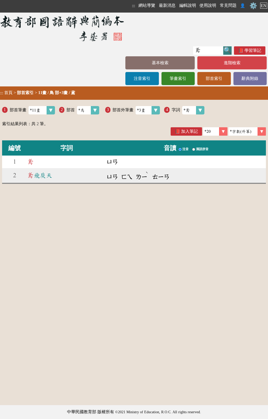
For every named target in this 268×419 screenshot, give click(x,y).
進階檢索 (232, 62)
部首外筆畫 (123, 109)
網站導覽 (146, 5)
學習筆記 (252, 50)
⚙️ (253, 5)
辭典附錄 (250, 78)
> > (37, 92)
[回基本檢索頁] (62, 28)
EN (263, 5)
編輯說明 (187, 5)
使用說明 (207, 5)
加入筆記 (189, 131)
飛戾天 (39, 175)
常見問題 (228, 5)
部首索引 (214, 78)
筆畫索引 (178, 78)
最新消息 (167, 5)
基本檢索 (160, 62)
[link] (247, 131)
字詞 (176, 109)
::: (133, 5)
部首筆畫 (18, 109)
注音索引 (142, 78)
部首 (70, 109)
